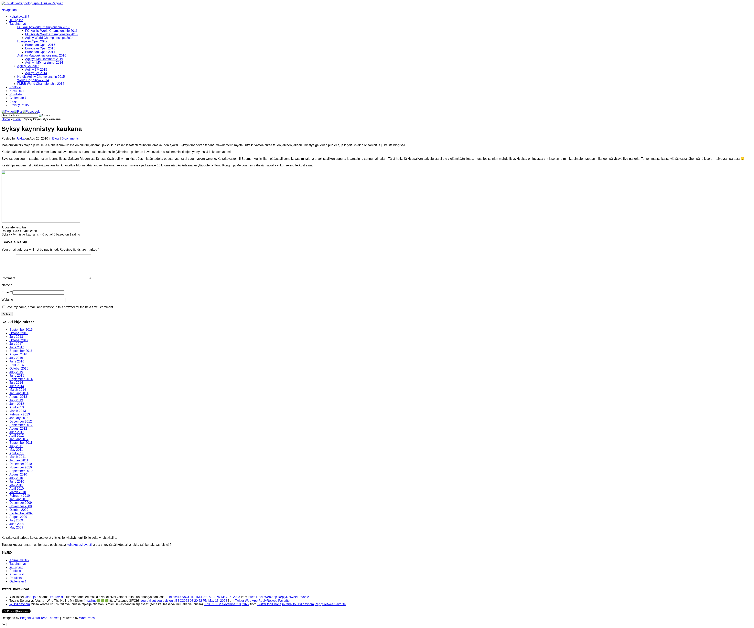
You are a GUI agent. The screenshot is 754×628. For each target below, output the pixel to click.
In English (16, 20)
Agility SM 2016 (28, 66)
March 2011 (17, 456)
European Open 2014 (40, 52)
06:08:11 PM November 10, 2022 (226, 604)
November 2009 (20, 506)
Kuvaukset (16, 90)
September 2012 (21, 425)
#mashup (90, 600)
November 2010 (20, 467)
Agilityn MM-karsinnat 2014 (44, 62)
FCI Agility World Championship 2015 (51, 34)
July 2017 (16, 343)
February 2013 (19, 414)
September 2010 (21, 471)
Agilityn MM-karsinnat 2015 (44, 59)
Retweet (292, 597)
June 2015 (16, 375)
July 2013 (16, 400)
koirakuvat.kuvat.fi (79, 544)
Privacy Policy (19, 105)
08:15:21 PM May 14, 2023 (221, 597)
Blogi (13, 101)
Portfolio (15, 87)
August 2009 (18, 516)
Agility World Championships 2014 (49, 37)
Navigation (9, 10)
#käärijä (30, 597)
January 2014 (18, 393)
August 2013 (18, 396)
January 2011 (18, 460)
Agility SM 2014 (36, 73)
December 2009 (20, 502)
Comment (8, 278)
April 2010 (16, 488)
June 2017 (16, 347)
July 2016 (16, 358)
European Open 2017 (32, 41)
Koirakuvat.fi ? (19, 16)
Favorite (303, 597)
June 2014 (16, 386)
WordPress (87, 618)
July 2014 (16, 382)
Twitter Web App (246, 600)
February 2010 (19, 495)
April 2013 (16, 407)
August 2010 (18, 474)
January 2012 (18, 439)
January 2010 (18, 499)
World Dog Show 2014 (33, 80)
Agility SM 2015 (36, 69)
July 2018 (16, 336)
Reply (282, 597)
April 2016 (16, 365)
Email (7, 292)
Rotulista (15, 94)
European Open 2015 (40, 48)
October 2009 (18, 509)
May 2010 (16, 485)
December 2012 (20, 421)
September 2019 (21, 329)
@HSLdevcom (19, 604)
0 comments (70, 138)
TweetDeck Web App (262, 597)
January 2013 (18, 418)
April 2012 (16, 435)
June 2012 (16, 432)
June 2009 (16, 524)
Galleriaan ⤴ (17, 97)
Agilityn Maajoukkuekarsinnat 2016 (41, 55)
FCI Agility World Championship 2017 (43, 27)
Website (7, 299)
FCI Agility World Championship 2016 (51, 30)
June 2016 (16, 361)
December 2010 (20, 464)
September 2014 (21, 379)
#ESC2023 (181, 600)
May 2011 (16, 449)
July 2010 (16, 478)
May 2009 (16, 527)
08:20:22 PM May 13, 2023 (208, 600)
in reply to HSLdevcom (298, 604)
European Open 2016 (40, 45)
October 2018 (18, 333)
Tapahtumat (17, 23)
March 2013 (17, 411)
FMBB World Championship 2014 (40, 83)
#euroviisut (57, 597)
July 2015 (16, 372)
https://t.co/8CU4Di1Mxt (185, 597)
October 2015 (18, 368)
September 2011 (20, 442)
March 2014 (17, 389)
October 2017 (18, 340)
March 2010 (17, 492)
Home (6, 119)
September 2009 (21, 513)
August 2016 (18, 354)
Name (7, 285)
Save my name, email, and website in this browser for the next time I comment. (59, 307)
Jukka (20, 138)
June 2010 (16, 481)
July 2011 (16, 446)
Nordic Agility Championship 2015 (41, 76)
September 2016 (21, 350)
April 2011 (16, 453)
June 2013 (16, 403)
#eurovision (164, 600)
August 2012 (18, 428)
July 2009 (16, 520)
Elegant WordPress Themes (39, 618)
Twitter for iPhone (269, 604)
